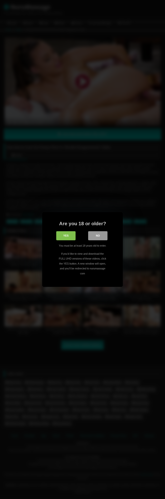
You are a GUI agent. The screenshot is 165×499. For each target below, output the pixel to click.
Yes (66, 235)
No (98, 235)
